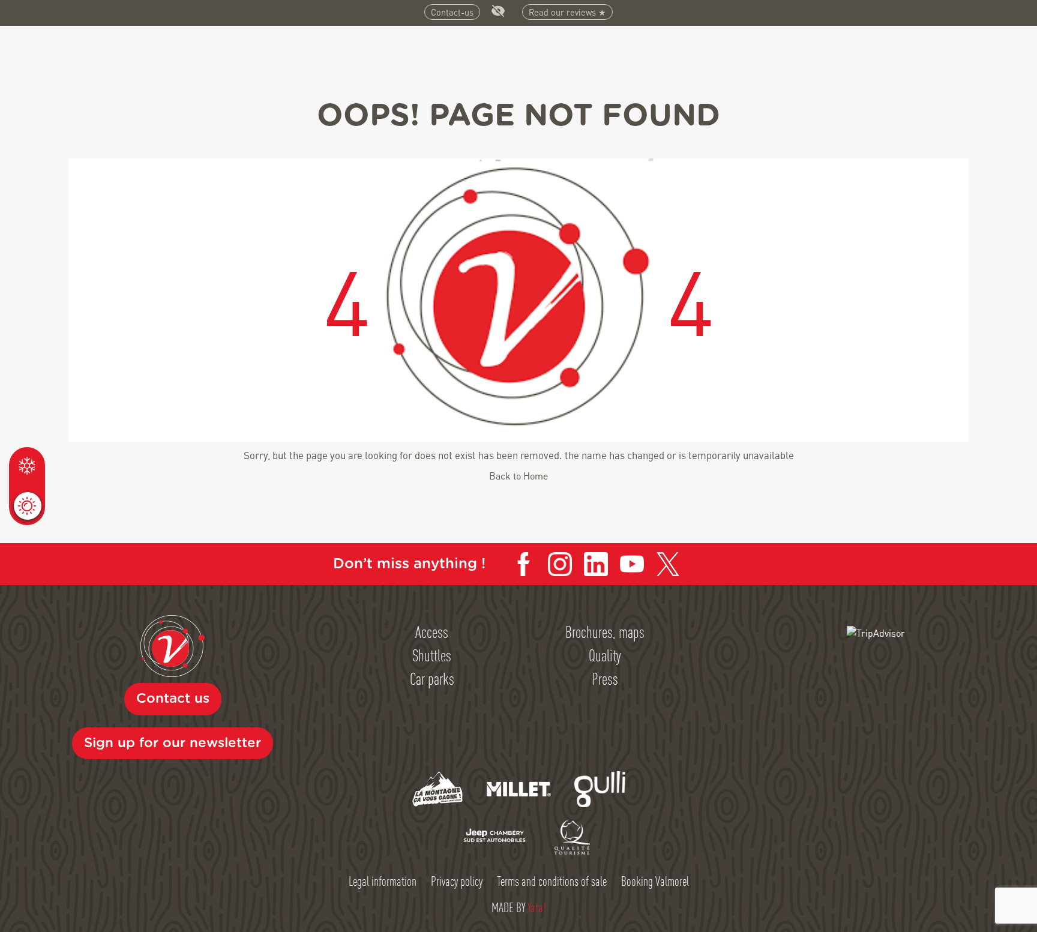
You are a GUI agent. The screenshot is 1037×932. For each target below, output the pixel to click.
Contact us (172, 698)
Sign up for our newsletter (172, 743)
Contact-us (452, 12)
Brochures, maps (605, 631)
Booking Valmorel (655, 880)
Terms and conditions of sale (552, 880)
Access (431, 631)
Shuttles (431, 655)
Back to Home (518, 475)
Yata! (537, 906)
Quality (605, 655)
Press (605, 678)
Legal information (382, 880)
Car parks (432, 678)
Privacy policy (456, 880)
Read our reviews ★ (567, 12)
